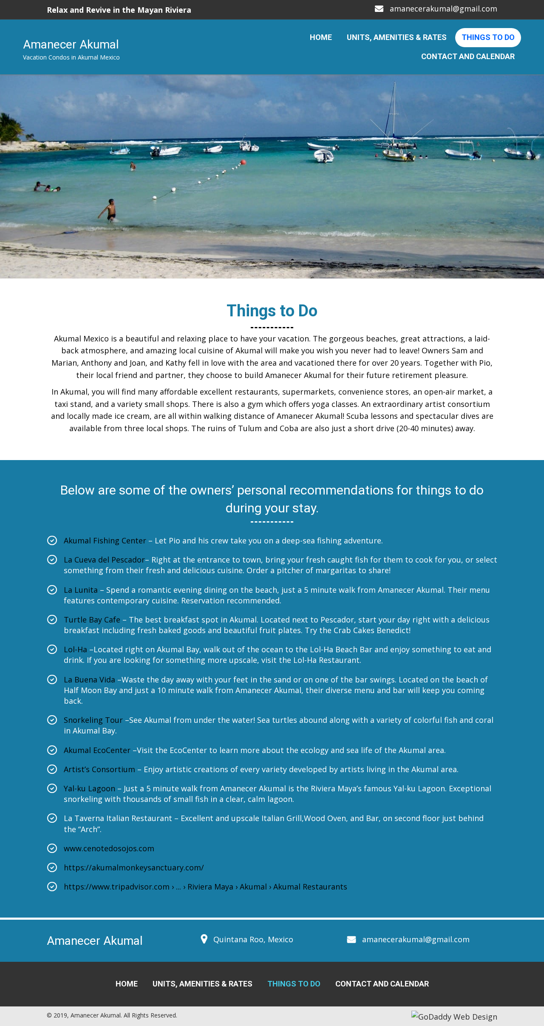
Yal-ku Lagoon (89, 788)
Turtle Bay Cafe (93, 619)
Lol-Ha (76, 649)
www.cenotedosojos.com (109, 848)
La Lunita (82, 590)
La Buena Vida (89, 679)
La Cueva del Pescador (104, 559)
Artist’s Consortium (100, 769)
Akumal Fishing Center (106, 540)
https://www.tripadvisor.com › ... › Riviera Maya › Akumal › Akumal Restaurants (205, 886)
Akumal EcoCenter (98, 750)
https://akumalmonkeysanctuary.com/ (134, 867)
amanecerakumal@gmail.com (443, 8)
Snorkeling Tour (93, 720)
